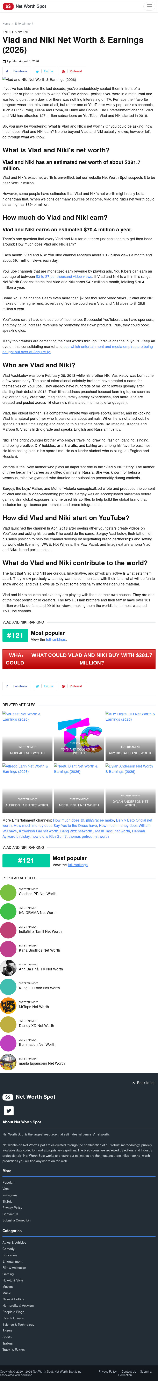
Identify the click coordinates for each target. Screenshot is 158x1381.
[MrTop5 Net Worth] (8, 1004)
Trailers (7, 1343)
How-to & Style (12, 1280)
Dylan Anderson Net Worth (130, 803)
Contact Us (10, 1213)
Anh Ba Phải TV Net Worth (41, 968)
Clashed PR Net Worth (37, 893)
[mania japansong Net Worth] (8, 1061)
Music (6, 1292)
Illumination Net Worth (37, 1044)
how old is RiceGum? (49, 836)
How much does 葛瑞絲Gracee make (83, 820)
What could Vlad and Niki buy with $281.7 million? (91, 659)
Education (9, 1255)
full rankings (56, 639)
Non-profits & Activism (18, 1305)
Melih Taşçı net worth (112, 830)
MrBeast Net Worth (27, 753)
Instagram (9, 1195)
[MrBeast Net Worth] (27, 736)
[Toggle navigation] (149, 6)
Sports (7, 1337)
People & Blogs (13, 1311)
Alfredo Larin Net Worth (27, 805)
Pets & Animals (13, 1318)
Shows (7, 1330)
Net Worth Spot (30, 6)
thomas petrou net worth (89, 836)
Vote (5, 1188)
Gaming (8, 1273)
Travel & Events (13, 1349)
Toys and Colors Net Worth (79, 751)
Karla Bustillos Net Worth (39, 950)
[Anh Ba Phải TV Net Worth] (8, 967)
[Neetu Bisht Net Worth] (79, 788)
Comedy (8, 1248)
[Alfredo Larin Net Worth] (27, 788)
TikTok (7, 1201)
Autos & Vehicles (14, 1242)
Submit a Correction (16, 1220)
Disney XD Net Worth (36, 1025)
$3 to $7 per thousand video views (64, 276)
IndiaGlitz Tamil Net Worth (40, 931)
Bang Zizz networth (76, 830)
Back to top (146, 1082)
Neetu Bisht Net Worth (79, 805)
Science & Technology (18, 1324)
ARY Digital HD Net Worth (130, 753)
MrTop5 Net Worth (34, 1006)
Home (6, 23)
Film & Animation (14, 1267)
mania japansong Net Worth (42, 1063)
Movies (7, 1286)
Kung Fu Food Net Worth (39, 987)
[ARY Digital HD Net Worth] (131, 736)
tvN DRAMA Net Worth (38, 912)
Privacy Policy (12, 1207)
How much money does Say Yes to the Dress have (55, 825)
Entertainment (24, 23)
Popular (8, 1182)
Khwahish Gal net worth (38, 830)
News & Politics (13, 1299)
